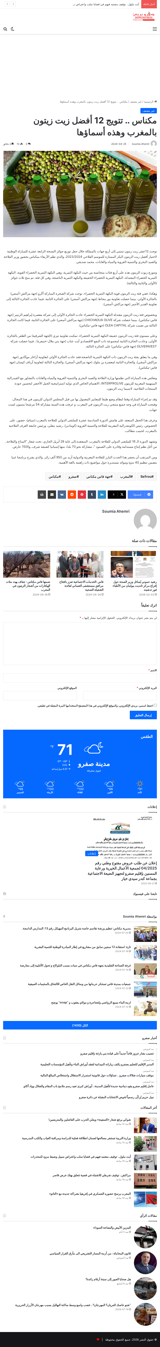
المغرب (125, 476)
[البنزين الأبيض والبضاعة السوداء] (145, 1236)
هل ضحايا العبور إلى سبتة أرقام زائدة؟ (108, 1279)
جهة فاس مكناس (98, 476)
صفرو (73, 476)
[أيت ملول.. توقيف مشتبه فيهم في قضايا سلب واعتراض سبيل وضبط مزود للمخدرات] (145, 1162)
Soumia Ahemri (116, 511)
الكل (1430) (80, 1025)
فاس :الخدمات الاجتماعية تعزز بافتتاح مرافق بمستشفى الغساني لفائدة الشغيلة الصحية (81, 585)
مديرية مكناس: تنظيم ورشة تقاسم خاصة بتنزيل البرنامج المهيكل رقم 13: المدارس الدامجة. (76, 928)
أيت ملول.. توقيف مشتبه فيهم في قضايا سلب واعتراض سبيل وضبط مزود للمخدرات (91, 4)
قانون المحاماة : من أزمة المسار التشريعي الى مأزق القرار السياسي (90, 1253)
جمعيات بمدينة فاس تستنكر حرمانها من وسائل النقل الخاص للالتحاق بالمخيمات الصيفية (79, 984)
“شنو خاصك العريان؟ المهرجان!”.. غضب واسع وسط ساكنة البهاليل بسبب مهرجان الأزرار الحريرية (73, 1305)
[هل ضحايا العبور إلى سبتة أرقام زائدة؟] (145, 1288)
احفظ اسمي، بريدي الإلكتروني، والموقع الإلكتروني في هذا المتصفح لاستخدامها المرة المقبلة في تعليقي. (95, 705)
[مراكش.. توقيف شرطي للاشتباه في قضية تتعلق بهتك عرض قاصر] (145, 1181)
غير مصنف (136, 101)
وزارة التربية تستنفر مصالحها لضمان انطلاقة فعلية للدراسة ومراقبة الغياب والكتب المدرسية (76, 1138)
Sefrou (145, 476)
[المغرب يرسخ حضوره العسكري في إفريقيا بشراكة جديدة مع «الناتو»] (145, 1199)
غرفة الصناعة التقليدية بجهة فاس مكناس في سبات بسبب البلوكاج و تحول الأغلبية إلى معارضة (75, 965)
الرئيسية (149, 101)
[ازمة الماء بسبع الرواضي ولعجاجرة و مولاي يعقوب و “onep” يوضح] (145, 1008)
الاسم (152, 670)
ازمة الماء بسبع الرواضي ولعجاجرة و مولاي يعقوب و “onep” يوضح (91, 1002)
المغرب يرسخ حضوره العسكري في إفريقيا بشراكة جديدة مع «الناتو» (90, 1193)
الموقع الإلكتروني (67, 688)
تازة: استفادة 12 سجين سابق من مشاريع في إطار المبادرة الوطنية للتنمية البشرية (82, 947)
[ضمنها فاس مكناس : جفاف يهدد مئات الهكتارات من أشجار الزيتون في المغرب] (26, 564)
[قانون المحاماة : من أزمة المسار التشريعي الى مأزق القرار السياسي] (145, 1262)
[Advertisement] (80, 65)
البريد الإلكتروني (147, 688)
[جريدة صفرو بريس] (143, 16)
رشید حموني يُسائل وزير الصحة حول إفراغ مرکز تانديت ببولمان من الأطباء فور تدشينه (135, 585)
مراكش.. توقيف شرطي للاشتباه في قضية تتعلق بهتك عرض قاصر (92, 1175)
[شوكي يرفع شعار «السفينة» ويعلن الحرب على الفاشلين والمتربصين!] (145, 1125)
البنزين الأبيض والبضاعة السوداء (112, 1227)
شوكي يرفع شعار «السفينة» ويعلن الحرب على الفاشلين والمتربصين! (90, 1119)
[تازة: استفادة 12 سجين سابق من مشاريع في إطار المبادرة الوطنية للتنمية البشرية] (145, 952)
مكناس (54, 476)
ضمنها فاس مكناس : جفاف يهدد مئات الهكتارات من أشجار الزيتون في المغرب (28, 585)
